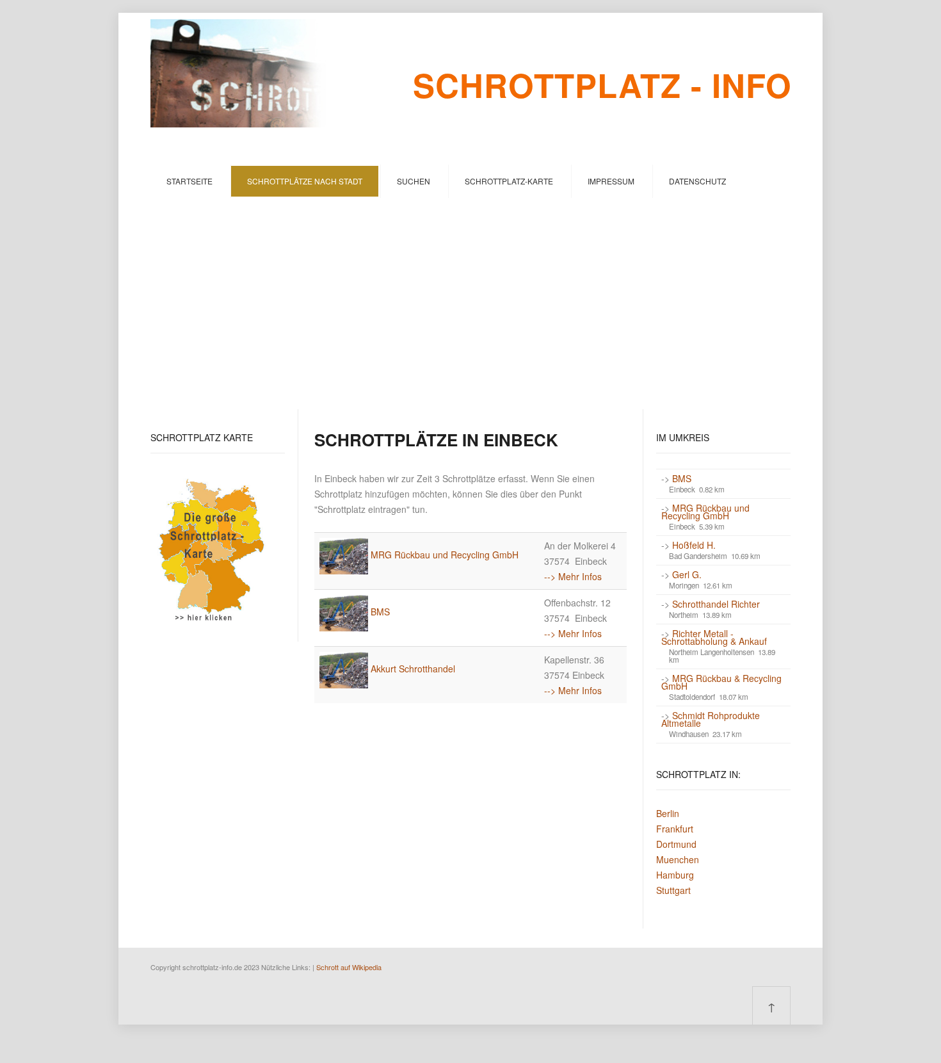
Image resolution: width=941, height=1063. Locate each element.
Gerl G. (687, 574)
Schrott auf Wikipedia (349, 967)
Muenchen (677, 859)
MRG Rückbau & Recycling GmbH (721, 682)
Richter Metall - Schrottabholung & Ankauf (714, 637)
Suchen (413, 180)
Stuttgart (673, 890)
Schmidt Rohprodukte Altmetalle (710, 719)
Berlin (667, 813)
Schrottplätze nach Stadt (304, 180)
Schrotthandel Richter (716, 603)
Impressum (611, 180)
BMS (380, 611)
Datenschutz (697, 180)
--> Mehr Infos (573, 576)
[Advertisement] (470, 294)
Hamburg (675, 874)
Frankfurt (674, 828)
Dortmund (676, 844)
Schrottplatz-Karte (509, 180)
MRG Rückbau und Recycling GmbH (445, 554)
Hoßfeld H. (694, 545)
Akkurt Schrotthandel (413, 668)
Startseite (189, 180)
